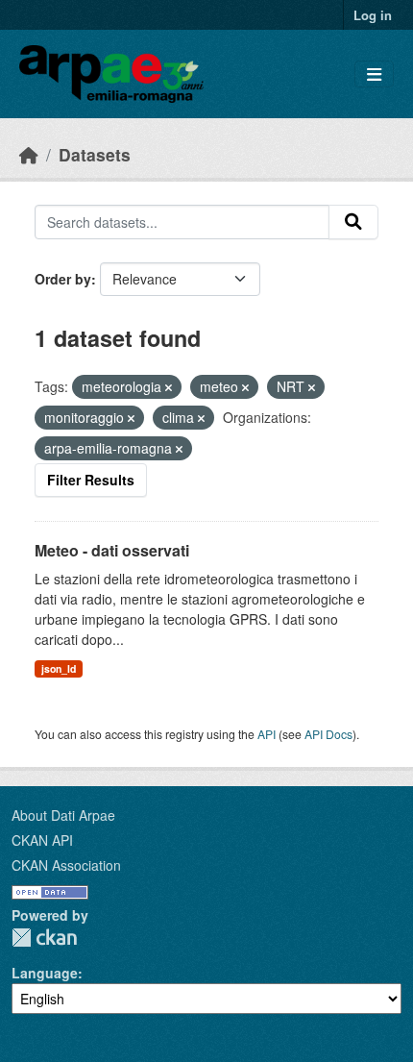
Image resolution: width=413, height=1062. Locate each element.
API (266, 734)
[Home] (28, 154)
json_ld (58, 668)
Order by (63, 278)
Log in (372, 15)
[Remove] (168, 387)
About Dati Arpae (63, 815)
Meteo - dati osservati (112, 550)
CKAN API (42, 840)
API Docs (328, 734)
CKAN (44, 937)
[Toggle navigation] (374, 74)
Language (45, 972)
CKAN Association (66, 865)
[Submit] (353, 222)
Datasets (95, 154)
